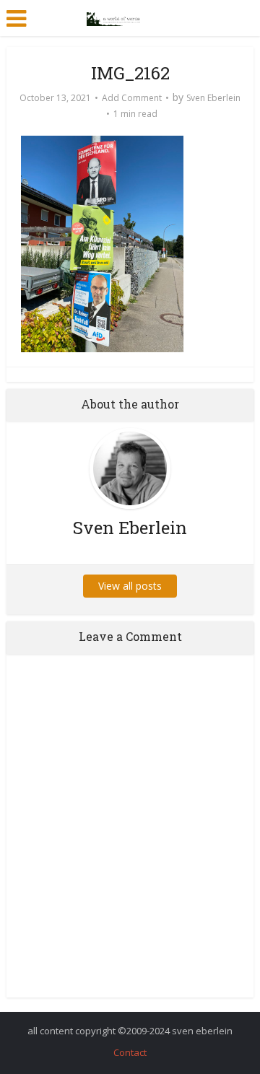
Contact (130, 1052)
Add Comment (132, 97)
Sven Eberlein (213, 97)
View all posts (130, 586)
